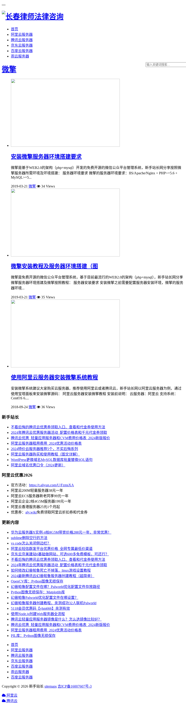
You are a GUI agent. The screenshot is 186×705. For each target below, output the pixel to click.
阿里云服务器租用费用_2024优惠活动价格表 (46, 443)
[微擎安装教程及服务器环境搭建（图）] (65, 255)
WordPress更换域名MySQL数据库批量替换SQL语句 (52, 460)
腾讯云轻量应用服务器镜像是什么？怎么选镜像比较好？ (56, 619)
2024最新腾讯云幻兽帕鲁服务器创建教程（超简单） (52, 576)
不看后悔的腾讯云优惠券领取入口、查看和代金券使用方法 (58, 427)
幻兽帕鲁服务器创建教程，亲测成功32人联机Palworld (53, 603)
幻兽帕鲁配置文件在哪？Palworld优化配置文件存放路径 (55, 587)
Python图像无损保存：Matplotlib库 (38, 592)
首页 (14, 29)
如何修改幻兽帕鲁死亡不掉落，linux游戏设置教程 (51, 570)
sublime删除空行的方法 (29, 538)
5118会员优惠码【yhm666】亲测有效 (40, 608)
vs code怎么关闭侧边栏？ (31, 543)
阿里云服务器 (22, 34)
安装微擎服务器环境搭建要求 (46, 157)
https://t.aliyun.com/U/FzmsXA (51, 485)
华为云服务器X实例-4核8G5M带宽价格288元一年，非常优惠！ (61, 532)
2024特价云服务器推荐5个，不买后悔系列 (44, 449)
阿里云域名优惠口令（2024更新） (38, 465)
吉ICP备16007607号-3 (75, 686)
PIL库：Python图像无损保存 (33, 636)
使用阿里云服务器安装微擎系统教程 (54, 377)
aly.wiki (31, 512)
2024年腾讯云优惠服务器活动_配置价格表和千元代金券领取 (59, 432)
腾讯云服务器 (22, 40)
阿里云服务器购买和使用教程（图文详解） (45, 454)
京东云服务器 (22, 45)
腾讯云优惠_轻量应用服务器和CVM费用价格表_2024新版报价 (60, 438)
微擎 (9, 69)
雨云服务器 (20, 56)
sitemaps (50, 686)
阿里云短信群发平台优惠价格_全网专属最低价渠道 (52, 549)
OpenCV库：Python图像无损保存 (37, 581)
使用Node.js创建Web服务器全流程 (38, 614)
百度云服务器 (22, 51)
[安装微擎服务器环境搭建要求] (65, 145)
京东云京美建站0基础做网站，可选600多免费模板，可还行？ (60, 554)
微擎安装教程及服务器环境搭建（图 (54, 266)
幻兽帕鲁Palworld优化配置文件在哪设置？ (44, 597)
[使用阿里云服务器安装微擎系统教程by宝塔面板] (65, 366)
